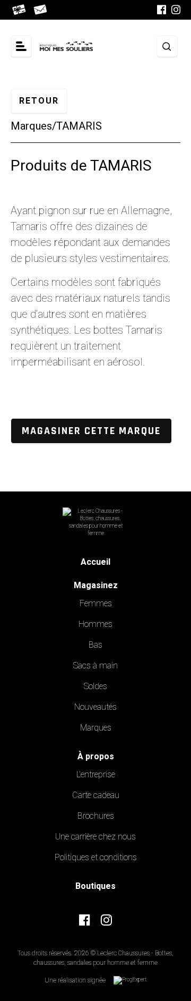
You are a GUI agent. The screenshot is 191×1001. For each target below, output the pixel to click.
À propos (95, 756)
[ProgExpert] (130, 980)
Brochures (95, 816)
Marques (31, 126)
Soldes (95, 686)
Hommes (95, 624)
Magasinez (96, 585)
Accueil (95, 562)
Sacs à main (95, 665)
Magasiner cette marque (91, 431)
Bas (95, 645)
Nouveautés (95, 707)
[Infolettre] (41, 10)
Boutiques (95, 886)
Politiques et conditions (96, 857)
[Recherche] (167, 46)
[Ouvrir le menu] (21, 46)
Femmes (96, 603)
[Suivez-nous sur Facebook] (161, 10)
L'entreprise (95, 774)
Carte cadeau (95, 795)
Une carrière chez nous (95, 836)
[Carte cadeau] (20, 10)
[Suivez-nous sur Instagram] (175, 10)
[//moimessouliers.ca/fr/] (96, 522)
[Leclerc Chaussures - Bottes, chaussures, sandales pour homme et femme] (66, 46)
